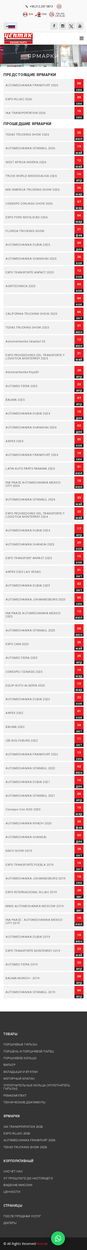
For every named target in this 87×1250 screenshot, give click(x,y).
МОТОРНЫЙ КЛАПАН (19, 1078)
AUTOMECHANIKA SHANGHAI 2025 (36, 258)
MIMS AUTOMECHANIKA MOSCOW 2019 (36, 906)
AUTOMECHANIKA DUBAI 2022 (36, 699)
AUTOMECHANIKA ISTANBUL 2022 (36, 768)
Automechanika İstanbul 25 (36, 341)
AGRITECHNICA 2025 (36, 286)
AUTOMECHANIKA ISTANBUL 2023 (36, 630)
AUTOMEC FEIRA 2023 (36, 658)
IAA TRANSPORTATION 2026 (36, 113)
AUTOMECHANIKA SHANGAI (36, 837)
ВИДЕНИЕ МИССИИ (17, 1185)
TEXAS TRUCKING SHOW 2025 (36, 327)
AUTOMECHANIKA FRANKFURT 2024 (36, 455)
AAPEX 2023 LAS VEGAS (36, 572)
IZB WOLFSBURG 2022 (36, 740)
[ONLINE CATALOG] (51, 14)
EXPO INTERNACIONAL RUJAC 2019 (36, 892)
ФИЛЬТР (9, 1065)
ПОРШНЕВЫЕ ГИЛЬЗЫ (20, 1044)
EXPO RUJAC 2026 (36, 99)
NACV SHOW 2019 (36, 850)
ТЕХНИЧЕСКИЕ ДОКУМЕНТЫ (24, 1102)
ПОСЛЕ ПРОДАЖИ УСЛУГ (22, 1216)
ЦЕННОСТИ (11, 1192)
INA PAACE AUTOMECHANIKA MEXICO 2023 (36, 615)
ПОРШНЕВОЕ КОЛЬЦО (19, 1058)
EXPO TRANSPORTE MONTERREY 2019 (36, 950)
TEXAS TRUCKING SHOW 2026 (36, 134)
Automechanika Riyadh (36, 372)
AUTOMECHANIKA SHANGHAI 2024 (36, 427)
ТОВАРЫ (10, 1034)
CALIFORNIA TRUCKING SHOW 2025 (36, 313)
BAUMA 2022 (36, 727)
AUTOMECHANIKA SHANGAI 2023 (36, 544)
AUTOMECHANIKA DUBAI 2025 (36, 244)
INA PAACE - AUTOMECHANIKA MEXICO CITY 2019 (36, 921)
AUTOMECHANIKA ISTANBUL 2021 (36, 795)
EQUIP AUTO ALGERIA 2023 (36, 685)
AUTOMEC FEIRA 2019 (36, 964)
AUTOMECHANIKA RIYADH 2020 (36, 823)
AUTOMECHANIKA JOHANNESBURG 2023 (36, 599)
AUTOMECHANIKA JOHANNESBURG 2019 (36, 878)
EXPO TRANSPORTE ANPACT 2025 (36, 272)
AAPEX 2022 (36, 713)
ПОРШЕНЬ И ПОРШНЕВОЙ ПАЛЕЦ (28, 1051)
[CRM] (38, 14)
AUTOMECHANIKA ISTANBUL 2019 (36, 992)
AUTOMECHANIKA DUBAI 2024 (36, 413)
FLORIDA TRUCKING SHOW (36, 231)
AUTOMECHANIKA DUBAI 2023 (36, 585)
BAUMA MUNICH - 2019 (36, 978)
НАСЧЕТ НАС (13, 1171)
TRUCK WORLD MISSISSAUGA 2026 (36, 176)
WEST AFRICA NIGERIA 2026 (36, 162)
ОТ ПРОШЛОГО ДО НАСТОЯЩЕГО (28, 1178)
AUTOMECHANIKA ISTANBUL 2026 (36, 148)
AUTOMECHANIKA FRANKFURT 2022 (36, 754)
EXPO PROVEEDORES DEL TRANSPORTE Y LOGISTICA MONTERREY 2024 (36, 515)
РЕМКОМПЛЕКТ (15, 1095)
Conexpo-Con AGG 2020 (36, 809)
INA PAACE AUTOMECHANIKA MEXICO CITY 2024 (36, 484)
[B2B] (25, 14)
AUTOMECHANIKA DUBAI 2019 (36, 936)
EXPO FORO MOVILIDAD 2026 (36, 217)
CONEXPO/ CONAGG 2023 (36, 671)
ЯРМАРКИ (11, 1116)
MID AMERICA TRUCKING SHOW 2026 (36, 189)
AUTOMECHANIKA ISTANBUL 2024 (36, 499)
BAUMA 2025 (36, 399)
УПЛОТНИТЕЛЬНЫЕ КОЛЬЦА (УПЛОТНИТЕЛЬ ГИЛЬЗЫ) (36, 1087)
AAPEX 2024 (36, 441)
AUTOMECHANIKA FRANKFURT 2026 (36, 85)
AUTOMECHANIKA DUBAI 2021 (36, 782)
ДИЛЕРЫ (9, 1223)
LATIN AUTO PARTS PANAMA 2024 (36, 468)
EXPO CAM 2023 (36, 644)
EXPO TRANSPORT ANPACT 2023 (36, 558)
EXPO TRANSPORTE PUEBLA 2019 (36, 864)
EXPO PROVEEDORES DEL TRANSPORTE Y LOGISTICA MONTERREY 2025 (36, 357)
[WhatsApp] (58, 1238)
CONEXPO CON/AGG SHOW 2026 (36, 203)
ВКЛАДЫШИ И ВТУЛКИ (20, 1072)
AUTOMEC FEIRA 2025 (36, 386)
